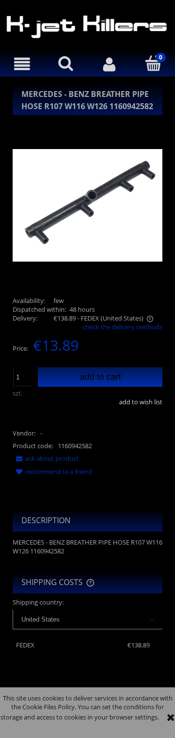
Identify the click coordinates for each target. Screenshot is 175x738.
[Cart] (153, 63)
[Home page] (87, 26)
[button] (22, 64)
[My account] (109, 64)
